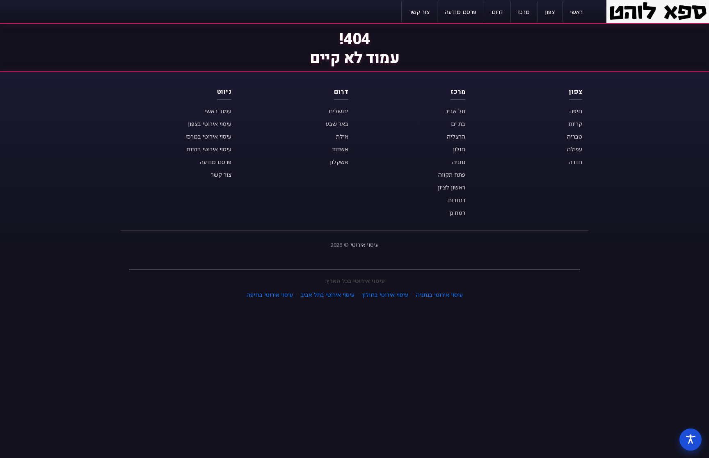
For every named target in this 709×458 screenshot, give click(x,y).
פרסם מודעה (460, 12)
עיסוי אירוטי (364, 244)
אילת (342, 136)
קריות (575, 124)
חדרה (575, 162)
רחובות (456, 200)
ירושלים (338, 111)
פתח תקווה (451, 174)
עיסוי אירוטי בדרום (208, 149)
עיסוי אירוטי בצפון (209, 124)
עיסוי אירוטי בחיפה (270, 294)
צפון (550, 12)
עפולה (574, 149)
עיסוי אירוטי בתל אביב (327, 294)
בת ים (458, 124)
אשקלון (339, 162)
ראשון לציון (451, 187)
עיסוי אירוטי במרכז (208, 136)
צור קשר (419, 12)
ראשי (576, 12)
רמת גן (457, 212)
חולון (459, 149)
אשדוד (340, 149)
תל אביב (455, 111)
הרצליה (456, 136)
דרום (497, 12)
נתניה (458, 162)
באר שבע (337, 124)
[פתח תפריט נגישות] (690, 439)
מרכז (524, 12)
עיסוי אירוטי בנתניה (439, 294)
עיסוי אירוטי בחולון (385, 294)
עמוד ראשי (218, 111)
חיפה (575, 111)
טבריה (574, 136)
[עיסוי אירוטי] (657, 10)
